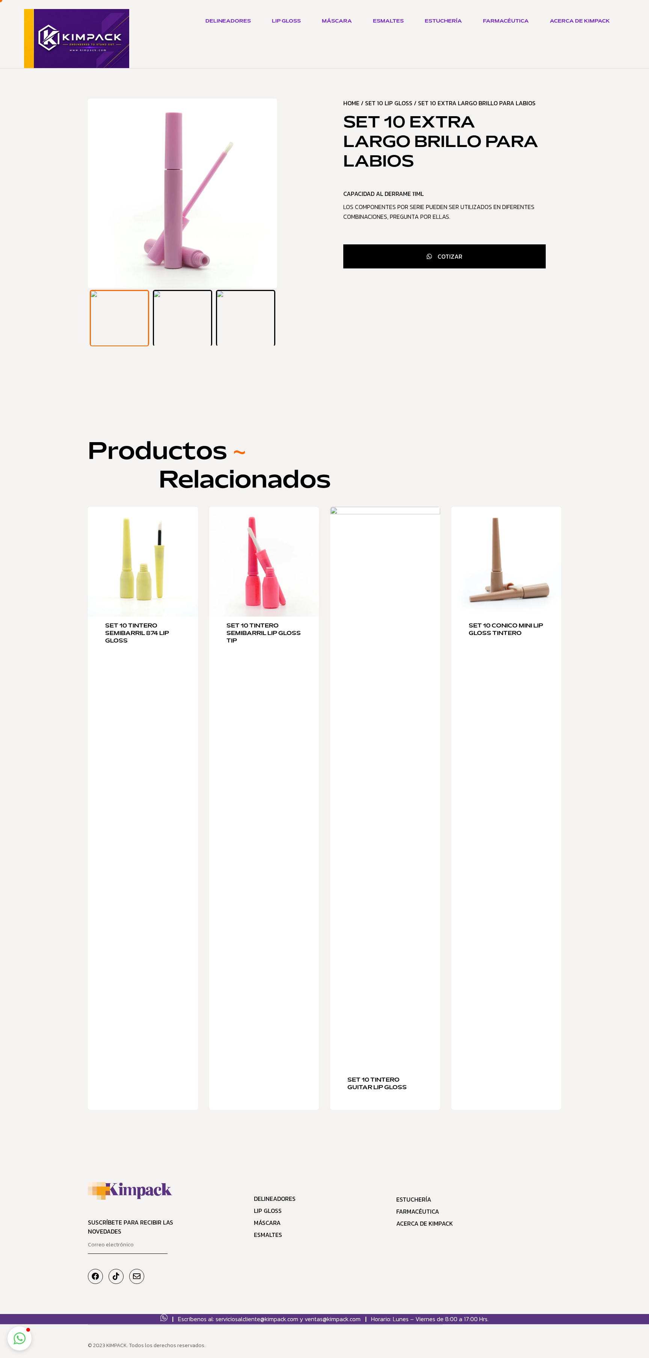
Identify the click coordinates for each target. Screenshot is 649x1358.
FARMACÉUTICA (506, 21)
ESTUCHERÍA (443, 21)
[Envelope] (136, 1276)
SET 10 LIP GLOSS (388, 103)
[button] (20, 1338)
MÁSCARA (337, 21)
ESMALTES (388, 21)
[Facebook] (95, 1276)
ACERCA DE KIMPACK (580, 21)
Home (351, 103)
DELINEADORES (228, 21)
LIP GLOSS (286, 21)
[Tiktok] (116, 1276)
